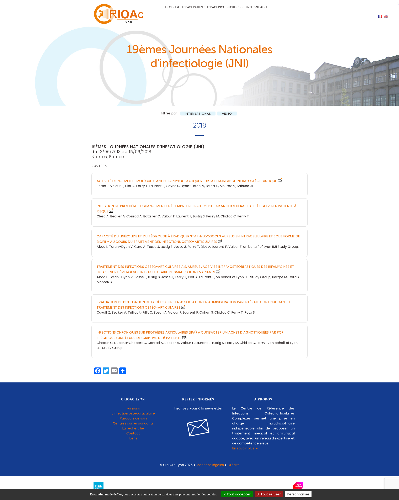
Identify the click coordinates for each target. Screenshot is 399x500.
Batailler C (151, 216)
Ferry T (142, 186)
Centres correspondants (133, 423)
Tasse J (153, 246)
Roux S (249, 312)
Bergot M (279, 277)
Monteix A (105, 282)
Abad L (102, 246)
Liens (133, 438)
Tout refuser (270, 494)
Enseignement (256, 7)
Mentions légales (210, 465)
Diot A (130, 186)
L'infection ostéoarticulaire (133, 413)
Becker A (117, 216)
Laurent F (156, 186)
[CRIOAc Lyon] (117, 23)
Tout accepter (238, 494)
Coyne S (172, 186)
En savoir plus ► (245, 448)
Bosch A (160, 312)
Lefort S (212, 186)
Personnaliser (298, 494)
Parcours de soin (133, 418)
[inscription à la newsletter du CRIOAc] (198, 439)
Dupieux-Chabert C (130, 342)
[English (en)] (386, 16)
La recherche (133, 428)
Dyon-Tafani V (192, 186)
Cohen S (206, 312)
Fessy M (212, 216)
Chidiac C (228, 216)
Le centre (172, 7)
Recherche (235, 7)
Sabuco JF (245, 186)
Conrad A (134, 216)
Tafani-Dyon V (121, 246)
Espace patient (193, 7)
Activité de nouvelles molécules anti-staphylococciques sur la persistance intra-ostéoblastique (187, 181)
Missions (133, 408)
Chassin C (105, 342)
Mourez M (227, 186)
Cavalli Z (103, 312)
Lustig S (199, 216)
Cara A (139, 246)
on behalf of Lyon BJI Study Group (270, 246)
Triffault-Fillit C (140, 312)
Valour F (116, 186)
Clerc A (103, 216)
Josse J (103, 186)
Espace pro (215, 7)
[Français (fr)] (380, 16)
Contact (133, 433)
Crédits (233, 465)
